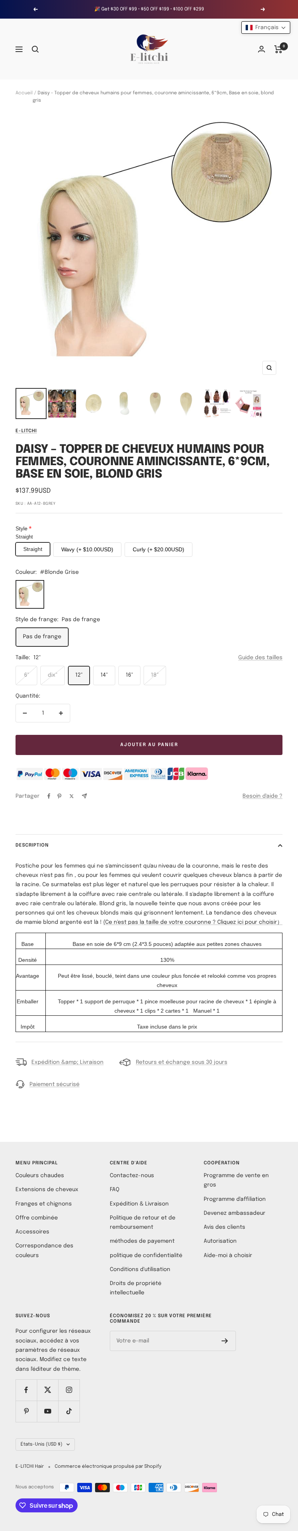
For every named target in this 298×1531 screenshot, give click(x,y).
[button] (266, 27)
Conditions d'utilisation (140, 1269)
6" (26, 675)
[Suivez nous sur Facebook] (26, 1390)
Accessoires (32, 1232)
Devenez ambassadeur (234, 1213)
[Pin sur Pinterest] (59, 796)
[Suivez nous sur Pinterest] (26, 1411)
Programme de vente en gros (236, 1180)
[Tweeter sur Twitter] (71, 796)
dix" (52, 675)
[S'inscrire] (225, 1341)
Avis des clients (224, 1227)
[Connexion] (261, 49)
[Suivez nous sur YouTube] (47, 1411)
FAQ (115, 1189)
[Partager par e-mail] (84, 795)
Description (32, 845)
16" (129, 675)
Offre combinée (37, 1218)
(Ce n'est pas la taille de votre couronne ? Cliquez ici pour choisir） (192, 922)
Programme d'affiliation (235, 1199)
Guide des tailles (260, 657)
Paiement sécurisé (54, 1084)
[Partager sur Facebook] (48, 796)
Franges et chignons (44, 1204)
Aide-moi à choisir (228, 1255)
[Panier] (278, 49)
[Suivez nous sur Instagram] (69, 1390)
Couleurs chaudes (40, 1175)
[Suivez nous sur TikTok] (69, 1411)
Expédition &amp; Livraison (67, 1062)
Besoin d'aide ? (262, 796)
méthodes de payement (142, 1241)
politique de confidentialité (146, 1255)
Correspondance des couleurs (44, 1250)
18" (155, 675)
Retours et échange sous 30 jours (181, 1062)
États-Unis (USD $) (41, 1444)
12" (79, 675)
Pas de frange (42, 636)
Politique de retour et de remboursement (142, 1222)
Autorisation (220, 1241)
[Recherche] (35, 49)
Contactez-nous (132, 1175)
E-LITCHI (26, 431)
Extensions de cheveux (47, 1189)
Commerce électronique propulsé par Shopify (108, 1466)
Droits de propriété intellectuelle (135, 1288)
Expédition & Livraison (139, 1204)
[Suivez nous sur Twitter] (47, 1390)
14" (104, 675)
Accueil (24, 93)
